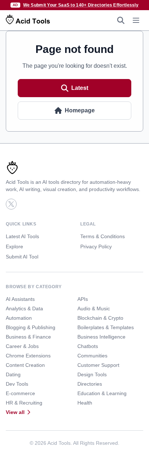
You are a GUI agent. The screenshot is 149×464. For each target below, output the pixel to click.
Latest (79, 88)
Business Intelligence (101, 337)
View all (15, 412)
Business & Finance (28, 337)
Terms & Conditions (102, 236)
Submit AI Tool (22, 257)
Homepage (80, 110)
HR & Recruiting (24, 403)
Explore (14, 246)
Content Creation (25, 365)
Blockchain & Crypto (100, 318)
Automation (19, 318)
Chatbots (87, 346)
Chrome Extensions (28, 356)
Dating (13, 374)
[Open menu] (136, 20)
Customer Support (98, 365)
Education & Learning (102, 393)
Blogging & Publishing (30, 327)
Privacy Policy (96, 246)
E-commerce (20, 393)
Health (84, 403)
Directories (89, 384)
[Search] (120, 20)
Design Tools (92, 374)
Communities (92, 356)
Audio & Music (93, 308)
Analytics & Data (24, 308)
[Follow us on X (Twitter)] (11, 204)
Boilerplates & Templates (105, 327)
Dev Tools (17, 384)
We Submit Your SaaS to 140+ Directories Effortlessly (81, 5)
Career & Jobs (22, 346)
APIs (82, 299)
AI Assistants (20, 299)
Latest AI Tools (22, 236)
